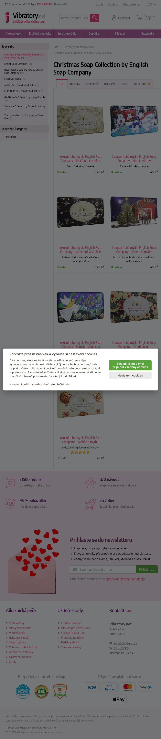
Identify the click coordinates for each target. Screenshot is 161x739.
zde (11, 376)
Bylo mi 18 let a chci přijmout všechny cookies (130, 365)
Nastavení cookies (130, 375)
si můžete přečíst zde (56, 384)
